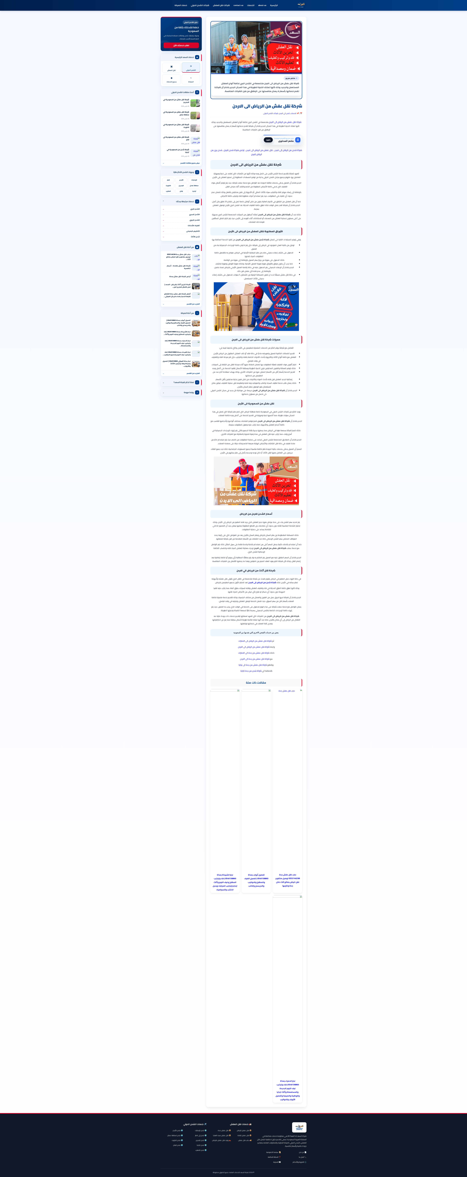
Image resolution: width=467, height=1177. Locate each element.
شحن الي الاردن (284, 113)
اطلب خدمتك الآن (181, 45)
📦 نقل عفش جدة (224, 1130)
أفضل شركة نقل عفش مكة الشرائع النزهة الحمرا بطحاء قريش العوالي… (177, 295)
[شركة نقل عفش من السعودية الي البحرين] (195, 103)
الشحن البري (181, 208)
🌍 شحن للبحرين (201, 1140)
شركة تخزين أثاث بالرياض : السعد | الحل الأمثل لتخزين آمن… (177, 285)
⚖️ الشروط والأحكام (299, 1162)
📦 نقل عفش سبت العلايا (222, 1135)
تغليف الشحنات (181, 225)
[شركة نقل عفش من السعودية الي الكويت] (195, 128)
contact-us (238, 5)
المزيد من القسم (181, 303)
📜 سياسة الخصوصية (273, 1152)
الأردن (181, 180)
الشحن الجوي (181, 220)
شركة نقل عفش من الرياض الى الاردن (285, 122)
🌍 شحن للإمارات (201, 1130)
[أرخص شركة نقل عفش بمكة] (196, 277)
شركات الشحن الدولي (200, 5)
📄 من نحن (302, 1152)
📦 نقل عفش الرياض (244, 1130)
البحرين (181, 185)
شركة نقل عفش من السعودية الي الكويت (176, 126)
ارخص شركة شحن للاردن (234, 150)
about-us (262, 5)
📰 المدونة (277, 1162)
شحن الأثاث (181, 236)
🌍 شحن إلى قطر (201, 1135)
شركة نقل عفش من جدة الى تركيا (253, 665)
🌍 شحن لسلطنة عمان (175, 1135)
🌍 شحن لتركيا (202, 1145)
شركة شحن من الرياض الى (290, 150)
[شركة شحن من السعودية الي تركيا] (195, 153)
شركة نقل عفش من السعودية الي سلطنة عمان (176, 113)
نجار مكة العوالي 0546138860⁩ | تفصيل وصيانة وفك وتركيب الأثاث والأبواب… (177, 364)
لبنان (181, 191)
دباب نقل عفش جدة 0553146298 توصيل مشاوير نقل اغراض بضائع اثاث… (178, 257)
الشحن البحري (181, 214)
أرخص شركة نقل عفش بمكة (180, 276)
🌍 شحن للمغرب (201, 1150)
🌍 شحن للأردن (178, 1130)
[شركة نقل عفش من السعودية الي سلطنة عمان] (195, 115)
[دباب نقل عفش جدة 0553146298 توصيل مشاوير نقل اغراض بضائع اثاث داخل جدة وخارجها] (196, 257)
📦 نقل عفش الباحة (244, 1135)
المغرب (168, 191)
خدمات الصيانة (181, 5)
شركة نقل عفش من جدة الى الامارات (253, 653)
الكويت (168, 185)
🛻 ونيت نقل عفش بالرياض (221, 1140)
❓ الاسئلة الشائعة (274, 1157)
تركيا (194, 191)
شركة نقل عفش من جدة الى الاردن (254, 659)
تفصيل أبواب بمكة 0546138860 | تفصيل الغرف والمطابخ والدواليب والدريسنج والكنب (178, 323)
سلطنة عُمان (194, 185)
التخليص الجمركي (181, 231)
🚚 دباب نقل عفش (244, 1140)
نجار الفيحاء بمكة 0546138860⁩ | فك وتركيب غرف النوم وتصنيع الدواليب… (177, 353)
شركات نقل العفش (221, 5)
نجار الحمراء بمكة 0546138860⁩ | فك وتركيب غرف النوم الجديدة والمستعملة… (178, 343)
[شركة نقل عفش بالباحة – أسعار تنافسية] (196, 267)
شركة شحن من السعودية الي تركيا (178, 151)
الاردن (276, 150)
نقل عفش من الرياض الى (261, 150)
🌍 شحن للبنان (178, 1145)
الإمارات (194, 180)
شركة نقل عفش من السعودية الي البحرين (176, 101)
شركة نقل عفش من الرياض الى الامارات (255, 641)
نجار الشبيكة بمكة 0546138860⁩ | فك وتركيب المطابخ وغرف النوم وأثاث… (177, 333)
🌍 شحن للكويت (177, 1140)
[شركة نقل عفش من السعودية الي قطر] (195, 140)
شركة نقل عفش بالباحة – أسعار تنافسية (179, 267)
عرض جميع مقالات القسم (181, 163)
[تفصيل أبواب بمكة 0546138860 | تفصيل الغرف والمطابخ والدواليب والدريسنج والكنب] (196, 323)
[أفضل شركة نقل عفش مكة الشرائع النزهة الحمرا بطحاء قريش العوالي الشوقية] (196, 295)
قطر (168, 180)
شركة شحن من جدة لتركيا (250, 671)
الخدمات (250, 5)
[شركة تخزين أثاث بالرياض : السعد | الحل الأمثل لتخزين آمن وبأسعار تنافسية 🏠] (196, 286)
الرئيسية (274, 5)
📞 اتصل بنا (302, 1157)
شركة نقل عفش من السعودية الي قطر (176, 138)
